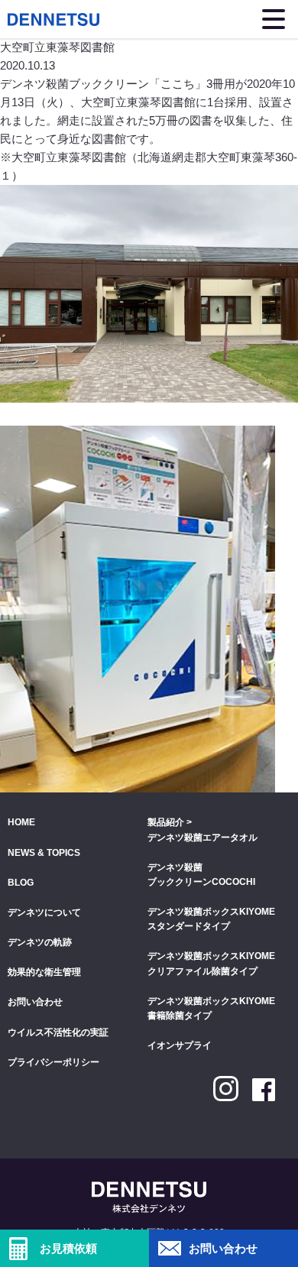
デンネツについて (44, 912)
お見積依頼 (68, 1248)
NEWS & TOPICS (44, 852)
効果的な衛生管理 (44, 972)
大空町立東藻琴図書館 (68, 157)
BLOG (21, 882)
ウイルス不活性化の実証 (58, 1032)
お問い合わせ (223, 1248)
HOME (21, 822)
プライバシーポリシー (53, 1062)
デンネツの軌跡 (40, 942)
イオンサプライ (179, 1045)
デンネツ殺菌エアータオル (202, 837)
